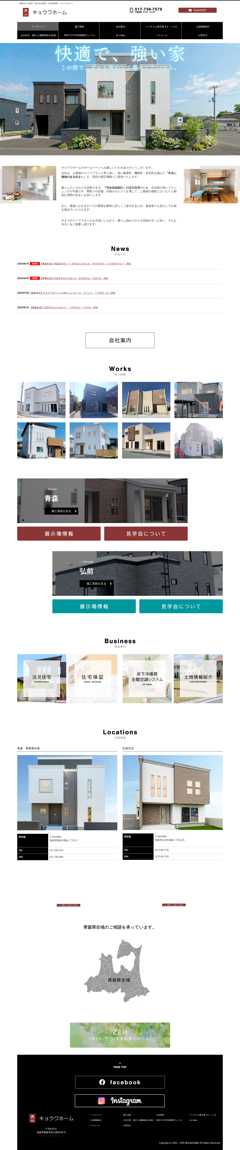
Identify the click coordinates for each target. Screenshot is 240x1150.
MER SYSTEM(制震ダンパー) (79, 35)
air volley (120, 35)
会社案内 (120, 26)
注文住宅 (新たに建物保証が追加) (38, 35)
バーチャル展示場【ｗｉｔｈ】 (162, 26)
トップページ (38, 26)
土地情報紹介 (203, 26)
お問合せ (202, 35)
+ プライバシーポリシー (51, 1136)
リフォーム (161, 35)
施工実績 (79, 26)
